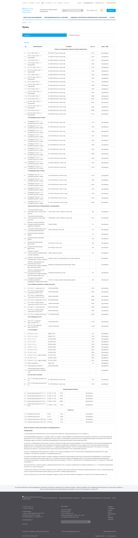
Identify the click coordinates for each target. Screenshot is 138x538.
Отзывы (38, 3)
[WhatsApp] (101, 11)
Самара (79, 3)
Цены (42, 3)
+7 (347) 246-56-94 (111, 3)
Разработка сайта (100, 536)
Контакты (66, 3)
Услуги (112, 17)
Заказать (111, 10)
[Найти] (82, 10)
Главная (24, 3)
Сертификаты (49, 3)
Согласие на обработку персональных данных (35, 531)
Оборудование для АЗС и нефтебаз (56, 17)
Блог (55, 3)
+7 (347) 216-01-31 (100, 3)
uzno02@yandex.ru (89, 3)
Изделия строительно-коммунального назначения (89, 17)
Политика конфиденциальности (70, 531)
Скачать (26, 42)
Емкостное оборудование (32, 17)
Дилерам (60, 3)
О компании (31, 3)
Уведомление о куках (109, 531)
